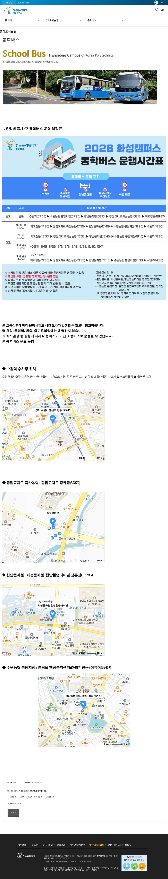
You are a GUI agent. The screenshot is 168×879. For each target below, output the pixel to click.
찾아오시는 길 (47, 845)
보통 (31, 797)
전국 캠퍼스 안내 (23, 3)
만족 (22, 797)
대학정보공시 (23, 845)
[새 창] (134, 863)
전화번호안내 (61, 845)
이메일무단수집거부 (77, 845)
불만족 (40, 797)
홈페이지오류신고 (114, 845)
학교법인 (9, 3)
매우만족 (13, 797)
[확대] (99, 417)
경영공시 (35, 845)
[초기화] (99, 431)
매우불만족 (50, 797)
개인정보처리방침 (96, 845)
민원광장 (128, 845)
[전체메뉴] (162, 9)
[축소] (99, 424)
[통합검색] (157, 9)
